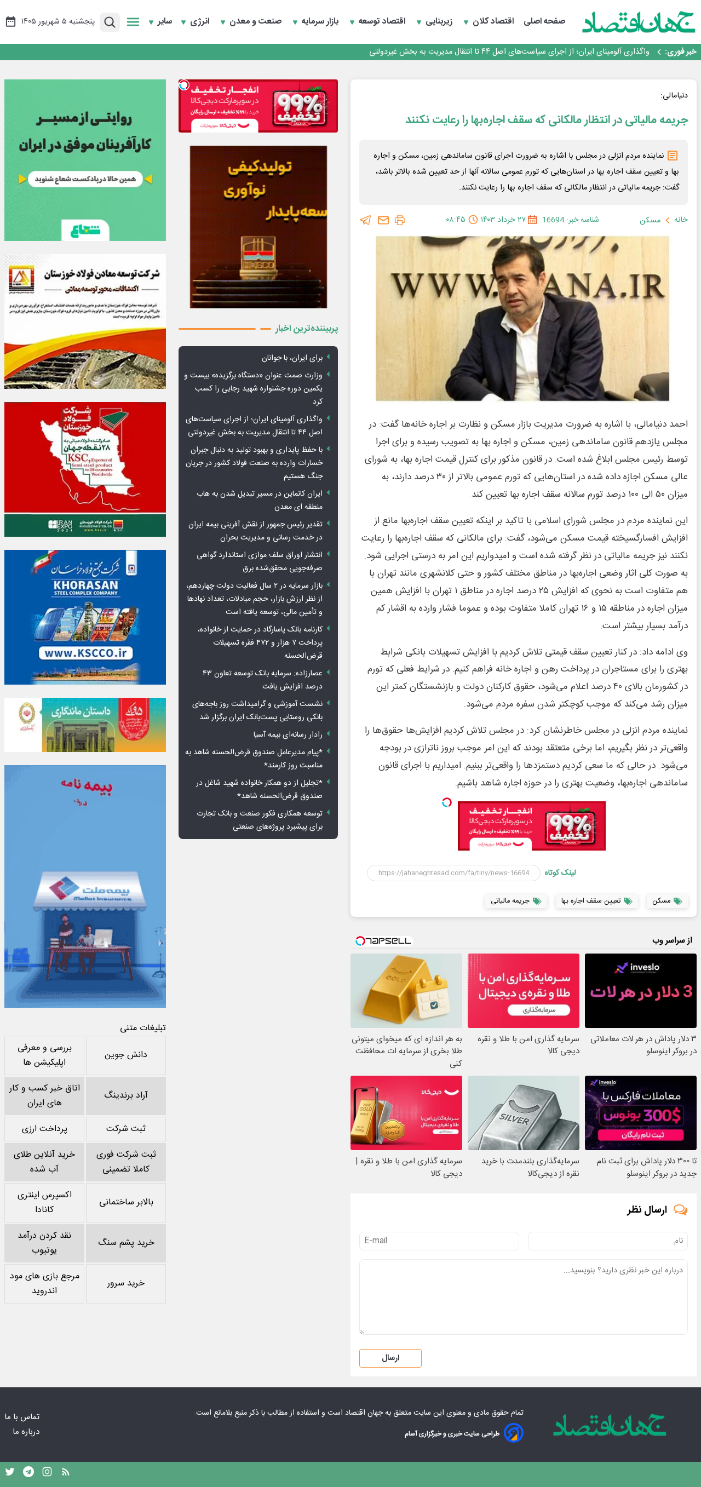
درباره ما (27, 1432)
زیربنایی (440, 22)
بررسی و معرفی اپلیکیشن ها (45, 1055)
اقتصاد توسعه (383, 22)
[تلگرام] (365, 220)
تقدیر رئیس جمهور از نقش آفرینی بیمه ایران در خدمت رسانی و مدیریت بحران (255, 531)
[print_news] (399, 220)
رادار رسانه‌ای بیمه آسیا (288, 735)
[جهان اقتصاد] (639, 22)
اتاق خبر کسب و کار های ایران (44, 1096)
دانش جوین (126, 1055)
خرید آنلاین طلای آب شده (44, 1162)
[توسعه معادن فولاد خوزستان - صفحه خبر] (85, 321)
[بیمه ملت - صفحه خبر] (85, 886)
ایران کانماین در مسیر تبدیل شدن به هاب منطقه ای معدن (260, 500)
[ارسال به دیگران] (383, 220)
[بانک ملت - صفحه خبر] (85, 724)
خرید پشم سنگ (126, 1243)
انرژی (200, 22)
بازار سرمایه (321, 22)
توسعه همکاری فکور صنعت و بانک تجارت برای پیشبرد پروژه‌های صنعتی (260, 820)
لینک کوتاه (560, 873)
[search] (110, 22)
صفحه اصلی (544, 22)
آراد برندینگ (126, 1095)
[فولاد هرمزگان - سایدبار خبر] (258, 227)
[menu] (133, 22)
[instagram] (47, 1474)
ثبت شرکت (126, 1129)
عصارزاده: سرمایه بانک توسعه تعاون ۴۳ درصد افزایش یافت (263, 680)
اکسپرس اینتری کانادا (45, 1203)
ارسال (390, 1358)
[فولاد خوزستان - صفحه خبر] (85, 469)
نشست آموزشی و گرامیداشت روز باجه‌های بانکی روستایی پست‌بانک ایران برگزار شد (257, 711)
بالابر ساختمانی (126, 1202)
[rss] (65, 1474)
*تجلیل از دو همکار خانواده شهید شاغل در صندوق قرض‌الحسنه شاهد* (259, 790)
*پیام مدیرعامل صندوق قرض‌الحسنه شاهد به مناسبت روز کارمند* (254, 759)
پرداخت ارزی (44, 1129)
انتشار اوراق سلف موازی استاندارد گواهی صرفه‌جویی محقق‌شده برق (260, 562)
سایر (165, 22)
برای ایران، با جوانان (292, 358)
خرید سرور (126, 1283)
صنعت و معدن (256, 22)
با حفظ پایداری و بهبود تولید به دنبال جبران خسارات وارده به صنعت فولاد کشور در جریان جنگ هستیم (487, 52)
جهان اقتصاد (364, 1413)
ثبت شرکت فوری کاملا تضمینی (126, 1162)
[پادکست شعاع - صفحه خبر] (85, 160)
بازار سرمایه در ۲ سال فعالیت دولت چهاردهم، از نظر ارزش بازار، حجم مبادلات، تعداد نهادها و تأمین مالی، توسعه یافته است (254, 599)
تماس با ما (23, 1417)
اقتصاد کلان (494, 22)
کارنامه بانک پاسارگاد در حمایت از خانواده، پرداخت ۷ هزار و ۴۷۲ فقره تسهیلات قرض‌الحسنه (260, 643)
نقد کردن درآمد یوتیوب (44, 1243)
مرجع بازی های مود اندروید (44, 1284)
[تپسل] (446, 802)
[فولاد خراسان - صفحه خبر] (85, 617)
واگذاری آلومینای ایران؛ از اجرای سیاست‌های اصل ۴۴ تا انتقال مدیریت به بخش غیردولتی (254, 426)
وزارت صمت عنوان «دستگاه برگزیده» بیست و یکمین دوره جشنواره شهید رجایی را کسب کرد (253, 389)
